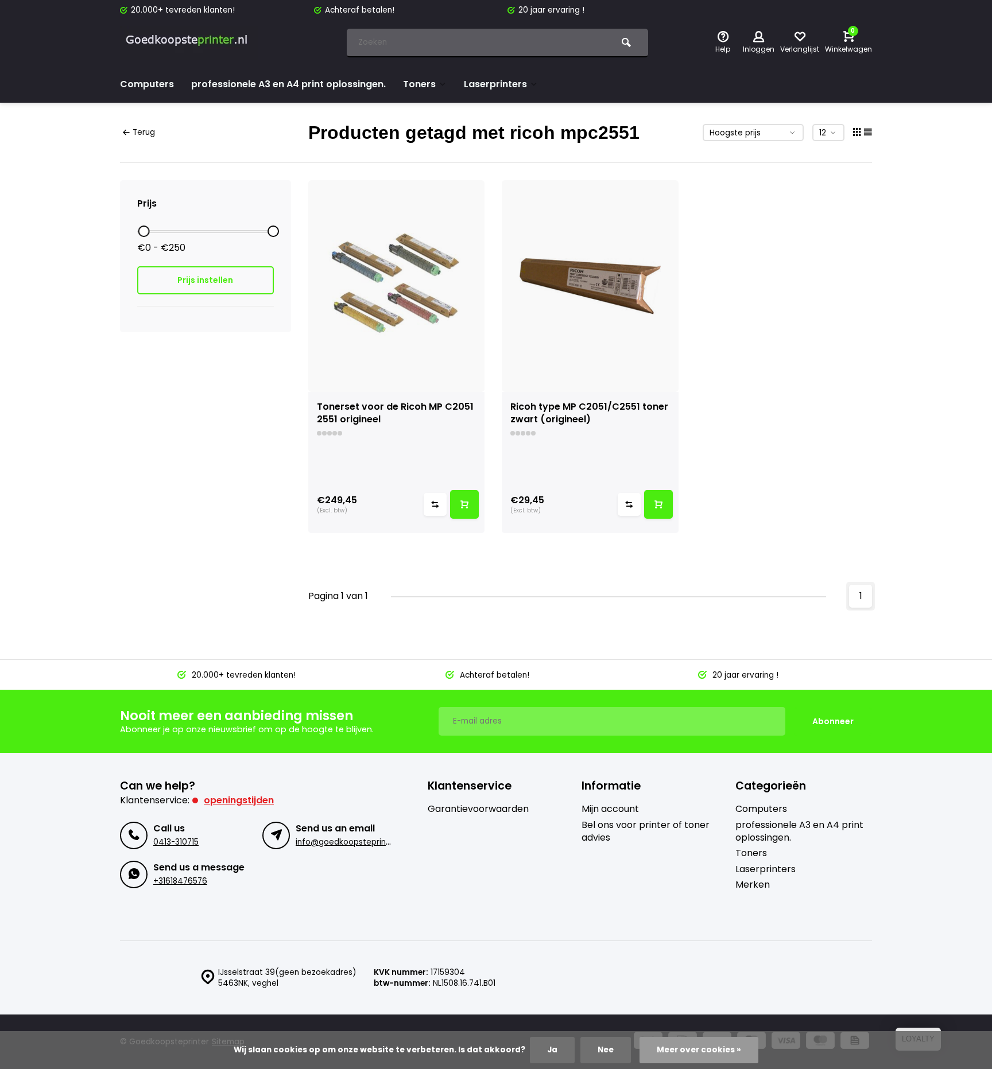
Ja (552, 1049)
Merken (752, 884)
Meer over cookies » (699, 1049)
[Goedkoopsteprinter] (189, 43)
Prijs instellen (205, 280)
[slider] (143, 231)
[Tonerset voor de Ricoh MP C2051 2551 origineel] (396, 286)
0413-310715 (176, 842)
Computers (147, 84)
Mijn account (610, 809)
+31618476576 (180, 881)
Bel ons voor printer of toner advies (646, 831)
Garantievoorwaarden (478, 809)
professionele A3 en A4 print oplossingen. (288, 84)
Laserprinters (495, 84)
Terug (144, 132)
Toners (419, 84)
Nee (606, 1049)
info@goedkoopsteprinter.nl (350, 842)
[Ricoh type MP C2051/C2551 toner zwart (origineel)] (590, 286)
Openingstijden (239, 800)
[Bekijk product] (464, 504)
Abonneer (833, 721)
